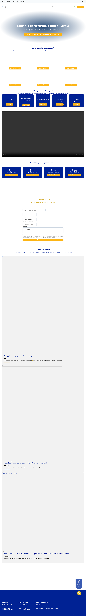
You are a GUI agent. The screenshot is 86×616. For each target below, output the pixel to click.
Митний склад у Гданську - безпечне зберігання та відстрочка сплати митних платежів (37, 554)
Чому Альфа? (50, 6)
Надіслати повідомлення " (43, 239)
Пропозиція (42, 6)
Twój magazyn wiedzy (8, 353)
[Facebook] (80, 1)
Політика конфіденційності (16, 613)
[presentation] (43, 277)
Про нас (36, 6)
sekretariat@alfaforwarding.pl (24, 609)
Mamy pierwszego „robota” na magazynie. (19, 356)
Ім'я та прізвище (27, 212)
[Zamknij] (82, 578)
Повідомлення (27, 226)
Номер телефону (27, 217)
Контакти (81, 6)
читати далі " (7, 362)
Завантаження (68, 6)
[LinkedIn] (83, 1)
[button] (79, 593)
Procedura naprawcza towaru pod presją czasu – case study (26, 463)
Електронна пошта (28, 221)
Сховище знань (59, 6)
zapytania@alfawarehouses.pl (44, 202)
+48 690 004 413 (44, 199)
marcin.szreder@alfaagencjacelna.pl (51, 608)
